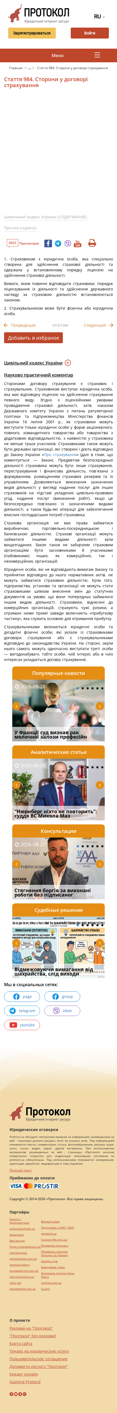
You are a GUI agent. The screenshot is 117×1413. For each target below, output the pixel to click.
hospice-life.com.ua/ (54, 1239)
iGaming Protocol (25, 1381)
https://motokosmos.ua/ (25, 1247)
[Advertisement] (58, 153)
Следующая (95, 325)
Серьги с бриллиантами (19, 1220)
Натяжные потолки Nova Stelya (57, 1275)
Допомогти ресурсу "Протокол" (39, 1366)
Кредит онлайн (24, 1374)
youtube (27, 1024)
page (27, 996)
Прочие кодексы (20, 227)
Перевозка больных (54, 1245)
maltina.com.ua (51, 1283)
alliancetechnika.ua (22, 1228)
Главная (16, 68)
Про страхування (60, 454)
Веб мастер (17, 1240)
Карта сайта (21, 1343)
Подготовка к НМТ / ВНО (57, 1227)
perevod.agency (20, 1265)
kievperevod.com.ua (23, 1289)
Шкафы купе (49, 1261)
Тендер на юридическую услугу (39, 1351)
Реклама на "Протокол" (31, 1328)
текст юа (15, 1283)
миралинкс (17, 1234)
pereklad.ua (49, 1233)
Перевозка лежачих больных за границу (54, 1253)
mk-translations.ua (22, 1277)
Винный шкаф (50, 1221)
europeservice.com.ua (24, 1271)
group (67, 996)
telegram (27, 1010)
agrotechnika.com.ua (23, 1259)
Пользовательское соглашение (38, 1358)
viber (67, 1010)
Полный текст (21, 1170)
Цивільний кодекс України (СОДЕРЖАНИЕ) (45, 216)
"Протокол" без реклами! (33, 1335)
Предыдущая (23, 325)
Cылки (45, 1289)
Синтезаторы (18, 1253)
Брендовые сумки (53, 1267)
